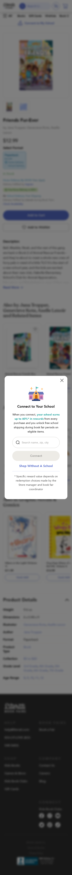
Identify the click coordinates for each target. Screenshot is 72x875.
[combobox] (37, 442)
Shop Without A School (36, 466)
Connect (36, 456)
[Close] (62, 380)
